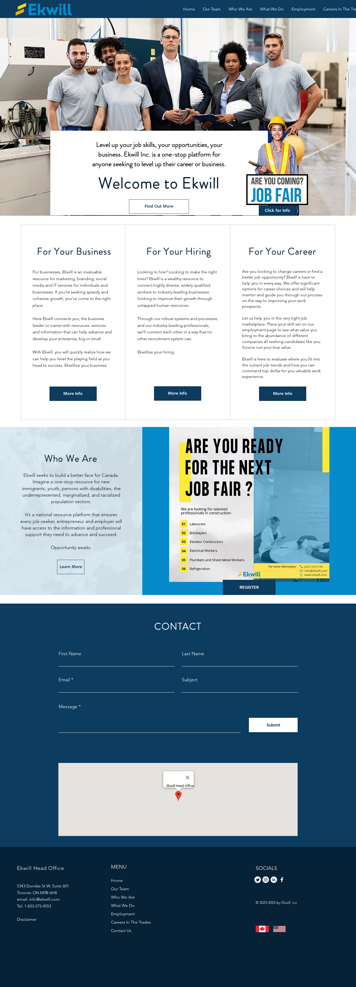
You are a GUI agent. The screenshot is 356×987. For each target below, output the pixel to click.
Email (64, 679)
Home (117, 880)
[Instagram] (265, 879)
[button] (272, 9)
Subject (190, 679)
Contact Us (121, 930)
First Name (70, 653)
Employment (123, 913)
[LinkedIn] (274, 879)
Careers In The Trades (131, 922)
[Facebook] (282, 879)
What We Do (123, 905)
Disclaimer (26, 919)
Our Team (120, 888)
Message (68, 706)
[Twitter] (257, 879)
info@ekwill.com (44, 899)
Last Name (193, 653)
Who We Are (123, 897)
